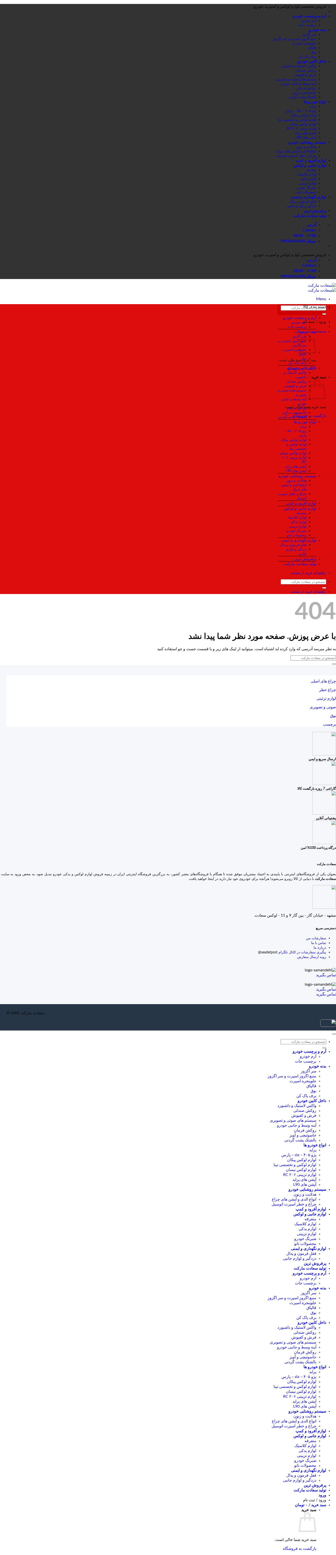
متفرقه (311, 170)
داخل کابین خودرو (312, 61)
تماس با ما (318, 943)
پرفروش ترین (315, 211)
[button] (321, 299)
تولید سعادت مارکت (310, 216)
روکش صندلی (306, 70)
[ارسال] (324, 314)
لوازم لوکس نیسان (303, 124)
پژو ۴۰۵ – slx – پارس (300, 111)
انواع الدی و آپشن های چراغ (296, 151)
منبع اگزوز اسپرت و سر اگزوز (294, 39)
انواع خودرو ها (315, 102)
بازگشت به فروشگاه (299, 1549)
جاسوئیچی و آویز (304, 92)
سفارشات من (316, 938)
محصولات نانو (306, 192)
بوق (313, 52)
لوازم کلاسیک (306, 174)
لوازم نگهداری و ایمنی (308, 197)
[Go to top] (334, 1034)
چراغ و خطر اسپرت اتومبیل (296, 155)
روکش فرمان (306, 88)
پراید (313, 106)
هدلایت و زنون (306, 147)
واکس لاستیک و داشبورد (298, 66)
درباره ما (320, 947)
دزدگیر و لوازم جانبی (301, 206)
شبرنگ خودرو (306, 188)
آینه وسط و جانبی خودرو (298, 84)
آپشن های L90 (306, 137)
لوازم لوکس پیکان (303, 115)
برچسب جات (306, 25)
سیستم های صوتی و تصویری (295, 79)
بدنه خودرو (317, 30)
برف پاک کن (307, 56)
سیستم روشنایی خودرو (307, 142)
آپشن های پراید (305, 133)
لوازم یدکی (308, 179)
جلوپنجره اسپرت (304, 43)
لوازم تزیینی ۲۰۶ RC (301, 128)
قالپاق (312, 48)
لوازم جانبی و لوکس (309, 165)
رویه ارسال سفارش (311, 957)
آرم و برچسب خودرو (309, 16)
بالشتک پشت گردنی (302, 97)
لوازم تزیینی (307, 183)
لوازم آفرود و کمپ (311, 160)
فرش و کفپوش (305, 75)
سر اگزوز (309, 34)
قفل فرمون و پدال (303, 201)
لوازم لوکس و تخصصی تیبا (297, 120)
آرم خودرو (309, 20)
